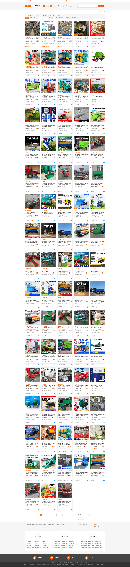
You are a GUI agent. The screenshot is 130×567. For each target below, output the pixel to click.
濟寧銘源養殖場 (71, 545)
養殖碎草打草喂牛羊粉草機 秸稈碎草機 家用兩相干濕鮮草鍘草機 (32, 184)
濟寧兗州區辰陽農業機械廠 (29, 417)
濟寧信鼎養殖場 (57, 545)
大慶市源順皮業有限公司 (92, 545)
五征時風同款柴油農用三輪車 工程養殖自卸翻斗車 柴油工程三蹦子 (32, 502)
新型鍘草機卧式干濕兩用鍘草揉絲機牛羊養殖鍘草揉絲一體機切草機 (31, 386)
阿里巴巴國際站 (32, 564)
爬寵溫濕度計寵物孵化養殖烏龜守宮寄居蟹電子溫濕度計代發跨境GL (81, 39)
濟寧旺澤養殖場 (71, 547)
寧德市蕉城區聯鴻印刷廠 (99, 543)
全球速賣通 (44, 564)
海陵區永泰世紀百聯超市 (92, 547)
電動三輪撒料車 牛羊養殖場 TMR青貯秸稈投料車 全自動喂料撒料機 (48, 213)
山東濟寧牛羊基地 (45, 547)
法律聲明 (64, 562)
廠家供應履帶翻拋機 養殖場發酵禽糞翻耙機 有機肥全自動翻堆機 (97, 473)
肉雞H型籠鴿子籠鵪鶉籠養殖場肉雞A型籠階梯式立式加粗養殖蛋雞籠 (81, 444)
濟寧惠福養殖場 (64, 543)
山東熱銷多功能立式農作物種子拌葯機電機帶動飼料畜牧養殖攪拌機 (31, 415)
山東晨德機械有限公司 (62, 186)
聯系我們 (81, 562)
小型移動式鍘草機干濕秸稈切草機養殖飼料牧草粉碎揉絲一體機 (48, 502)
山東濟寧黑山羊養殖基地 (46, 545)
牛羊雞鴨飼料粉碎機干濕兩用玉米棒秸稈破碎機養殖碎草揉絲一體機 (48, 184)
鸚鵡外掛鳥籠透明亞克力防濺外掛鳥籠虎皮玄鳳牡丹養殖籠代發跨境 (97, 444)
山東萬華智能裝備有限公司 (45, 70)
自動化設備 (27, 43)
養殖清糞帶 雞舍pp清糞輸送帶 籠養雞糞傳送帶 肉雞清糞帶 (81, 126)
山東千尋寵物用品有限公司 (45, 244)
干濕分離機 (48, 43)
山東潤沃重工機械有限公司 (62, 157)
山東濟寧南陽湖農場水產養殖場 (74, 541)
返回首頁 (75, 519)
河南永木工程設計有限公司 (100, 541)
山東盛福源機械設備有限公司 (29, 446)
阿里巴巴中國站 (38, 564)
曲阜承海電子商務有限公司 (78, 41)
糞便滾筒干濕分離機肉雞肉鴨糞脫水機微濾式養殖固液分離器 (31, 357)
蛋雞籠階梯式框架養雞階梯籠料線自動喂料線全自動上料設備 (64, 39)
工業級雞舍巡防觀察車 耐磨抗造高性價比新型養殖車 (32, 213)
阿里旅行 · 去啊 (61, 564)
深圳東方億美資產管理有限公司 (87, 545)
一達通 (101, 564)
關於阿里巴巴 (76, 562)
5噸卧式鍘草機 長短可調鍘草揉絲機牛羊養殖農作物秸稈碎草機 (64, 184)
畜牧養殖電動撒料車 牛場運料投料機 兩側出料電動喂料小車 (64, 357)
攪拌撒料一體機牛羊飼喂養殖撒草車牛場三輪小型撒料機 (64, 68)
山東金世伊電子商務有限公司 (45, 359)
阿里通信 (81, 564)
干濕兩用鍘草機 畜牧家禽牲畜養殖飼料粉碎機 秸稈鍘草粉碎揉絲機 (97, 213)
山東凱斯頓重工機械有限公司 (62, 215)
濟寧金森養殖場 (64, 545)
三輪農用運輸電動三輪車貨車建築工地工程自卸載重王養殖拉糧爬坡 (97, 155)
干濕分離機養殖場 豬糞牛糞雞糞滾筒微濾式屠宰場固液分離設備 (48, 386)
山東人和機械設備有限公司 (78, 359)
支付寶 (89, 564)
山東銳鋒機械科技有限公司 (62, 128)
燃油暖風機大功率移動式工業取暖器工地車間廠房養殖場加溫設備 (81, 242)
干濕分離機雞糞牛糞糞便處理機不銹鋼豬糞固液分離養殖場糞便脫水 (31, 155)
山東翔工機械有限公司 (45, 446)
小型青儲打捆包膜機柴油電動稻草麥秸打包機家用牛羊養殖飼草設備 (64, 126)
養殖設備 (31, 43)
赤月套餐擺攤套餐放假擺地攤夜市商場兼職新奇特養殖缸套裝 (48, 126)
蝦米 (69, 564)
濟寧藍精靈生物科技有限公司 (45, 128)
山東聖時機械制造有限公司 (94, 70)
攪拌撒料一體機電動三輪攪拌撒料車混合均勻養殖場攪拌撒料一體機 (48, 68)
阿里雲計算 (73, 564)
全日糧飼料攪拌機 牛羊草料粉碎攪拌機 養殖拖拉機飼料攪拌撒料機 (32, 126)
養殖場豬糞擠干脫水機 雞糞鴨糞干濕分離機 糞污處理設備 (97, 415)
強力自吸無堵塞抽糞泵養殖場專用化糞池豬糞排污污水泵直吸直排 (81, 415)
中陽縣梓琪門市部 (98, 547)
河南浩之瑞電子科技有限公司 (86, 541)
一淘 (57, 564)
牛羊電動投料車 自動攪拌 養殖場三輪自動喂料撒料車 (97, 97)
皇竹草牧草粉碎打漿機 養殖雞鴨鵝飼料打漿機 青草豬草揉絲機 (81, 473)
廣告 (38, 40)
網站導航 (85, 562)
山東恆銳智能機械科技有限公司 (29, 244)
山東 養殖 (36, 543)
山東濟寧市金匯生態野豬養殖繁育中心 (61, 543)
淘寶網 (48, 564)
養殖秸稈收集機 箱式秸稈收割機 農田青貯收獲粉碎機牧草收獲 (48, 97)
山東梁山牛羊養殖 (30, 547)
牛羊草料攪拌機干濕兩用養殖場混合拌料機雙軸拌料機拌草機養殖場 (81, 68)
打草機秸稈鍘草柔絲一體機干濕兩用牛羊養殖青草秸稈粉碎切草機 (64, 502)
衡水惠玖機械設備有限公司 (29, 41)
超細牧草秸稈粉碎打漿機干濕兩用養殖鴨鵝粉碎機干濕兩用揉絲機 (48, 155)
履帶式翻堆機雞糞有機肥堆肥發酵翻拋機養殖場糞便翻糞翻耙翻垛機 (31, 242)
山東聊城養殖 (37, 541)
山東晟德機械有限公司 (78, 157)
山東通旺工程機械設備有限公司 (94, 330)
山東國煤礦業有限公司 (29, 215)
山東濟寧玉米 (29, 545)
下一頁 (74, 515)
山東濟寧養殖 (84, 524)
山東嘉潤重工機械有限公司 (94, 417)
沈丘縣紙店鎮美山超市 (85, 547)
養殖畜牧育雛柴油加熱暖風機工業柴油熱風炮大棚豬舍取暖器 (48, 444)
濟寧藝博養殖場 (57, 547)
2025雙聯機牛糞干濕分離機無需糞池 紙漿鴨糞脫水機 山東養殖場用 (64, 386)
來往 (92, 564)
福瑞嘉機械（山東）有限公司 (94, 359)
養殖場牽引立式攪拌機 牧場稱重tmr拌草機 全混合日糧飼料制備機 (97, 68)
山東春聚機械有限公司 (94, 157)
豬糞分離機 (52, 43)
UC (86, 564)
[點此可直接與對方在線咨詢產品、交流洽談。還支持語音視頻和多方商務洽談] (87, 47)
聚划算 (54, 564)
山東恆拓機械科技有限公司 (29, 359)
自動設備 (66, 43)
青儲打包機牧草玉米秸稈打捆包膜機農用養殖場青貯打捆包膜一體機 (31, 473)
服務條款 (68, 562)
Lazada (105, 564)
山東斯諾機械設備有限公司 (94, 215)
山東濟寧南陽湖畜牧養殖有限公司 (67, 541)
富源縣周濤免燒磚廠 (99, 545)
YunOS (77, 564)
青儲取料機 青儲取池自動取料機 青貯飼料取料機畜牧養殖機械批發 (81, 97)
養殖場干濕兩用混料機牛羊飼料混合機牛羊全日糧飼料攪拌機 (31, 97)
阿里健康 (97, 564)
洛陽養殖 (43, 541)
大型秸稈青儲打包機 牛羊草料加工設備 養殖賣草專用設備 (97, 242)
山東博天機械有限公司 (78, 186)
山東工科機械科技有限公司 (94, 244)
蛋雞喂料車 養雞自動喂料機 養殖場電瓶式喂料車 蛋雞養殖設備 (81, 357)
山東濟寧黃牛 (29, 541)
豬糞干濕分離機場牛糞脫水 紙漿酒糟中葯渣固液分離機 (48, 39)
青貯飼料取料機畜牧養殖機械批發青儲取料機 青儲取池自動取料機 (64, 97)
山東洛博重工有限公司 (78, 330)
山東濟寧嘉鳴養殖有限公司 (59, 541)
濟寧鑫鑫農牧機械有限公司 (78, 215)
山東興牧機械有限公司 (94, 128)
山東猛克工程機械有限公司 (78, 244)
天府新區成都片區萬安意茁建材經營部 (95, 541)
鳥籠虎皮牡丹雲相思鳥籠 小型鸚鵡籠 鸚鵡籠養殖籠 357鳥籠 (48, 242)
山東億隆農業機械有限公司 (45, 157)
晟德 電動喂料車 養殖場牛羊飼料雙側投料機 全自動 (81, 155)
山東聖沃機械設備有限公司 (62, 417)
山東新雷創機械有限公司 (62, 330)
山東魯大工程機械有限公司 (78, 388)
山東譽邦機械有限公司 (45, 417)
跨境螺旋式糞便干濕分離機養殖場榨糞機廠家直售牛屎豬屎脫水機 (64, 473)
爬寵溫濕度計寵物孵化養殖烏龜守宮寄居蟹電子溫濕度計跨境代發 (48, 357)
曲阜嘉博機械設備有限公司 (62, 388)
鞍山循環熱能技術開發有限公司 (87, 543)
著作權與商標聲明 (58, 562)
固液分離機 (44, 43)
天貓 (51, 564)
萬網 (84, 564)
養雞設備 (34, 43)
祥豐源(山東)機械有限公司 (29, 70)
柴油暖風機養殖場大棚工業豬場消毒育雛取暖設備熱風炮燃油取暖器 (48, 415)
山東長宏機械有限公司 (94, 41)
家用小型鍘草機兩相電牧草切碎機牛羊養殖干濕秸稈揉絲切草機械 (31, 68)
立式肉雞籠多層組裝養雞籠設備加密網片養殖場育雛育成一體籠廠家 (97, 39)
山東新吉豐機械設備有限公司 (29, 388)
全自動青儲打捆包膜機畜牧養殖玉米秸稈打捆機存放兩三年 (31, 271)
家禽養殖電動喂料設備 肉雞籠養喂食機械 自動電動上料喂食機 (97, 184)
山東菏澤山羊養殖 (38, 547)
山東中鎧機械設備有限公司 (62, 359)
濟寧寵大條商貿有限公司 (94, 446)
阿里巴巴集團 (25, 564)
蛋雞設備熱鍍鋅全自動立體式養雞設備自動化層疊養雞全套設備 (31, 39)
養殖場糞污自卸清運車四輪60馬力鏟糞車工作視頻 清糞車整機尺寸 (48, 473)
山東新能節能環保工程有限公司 (78, 128)
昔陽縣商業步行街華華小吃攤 (93, 543)
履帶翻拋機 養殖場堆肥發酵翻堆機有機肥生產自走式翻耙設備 (64, 155)
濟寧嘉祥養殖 (37, 545)
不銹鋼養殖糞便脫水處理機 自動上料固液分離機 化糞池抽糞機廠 (81, 184)
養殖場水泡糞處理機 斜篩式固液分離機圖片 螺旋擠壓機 (48, 271)
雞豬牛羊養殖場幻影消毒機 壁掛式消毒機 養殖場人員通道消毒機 (97, 386)
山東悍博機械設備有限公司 (62, 70)
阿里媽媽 (66, 564)
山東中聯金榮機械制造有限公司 (78, 417)
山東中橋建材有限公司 (78, 446)
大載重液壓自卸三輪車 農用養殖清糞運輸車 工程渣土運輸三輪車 (64, 242)
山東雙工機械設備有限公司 (29, 186)
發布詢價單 (96, 524)
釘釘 (94, 564)
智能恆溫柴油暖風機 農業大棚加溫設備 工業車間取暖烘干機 (64, 213)
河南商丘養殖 (44, 543)
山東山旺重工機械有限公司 (45, 388)
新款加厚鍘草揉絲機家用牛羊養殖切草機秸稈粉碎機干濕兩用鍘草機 (81, 386)
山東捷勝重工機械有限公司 (94, 186)
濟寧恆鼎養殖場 (64, 547)
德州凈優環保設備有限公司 (45, 41)
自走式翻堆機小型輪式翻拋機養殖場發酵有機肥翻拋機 (64, 415)
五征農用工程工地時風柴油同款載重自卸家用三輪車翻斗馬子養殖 (31, 444)
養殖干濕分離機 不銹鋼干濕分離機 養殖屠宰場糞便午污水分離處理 (97, 357)
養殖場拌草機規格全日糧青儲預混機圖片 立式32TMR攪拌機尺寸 (97, 126)
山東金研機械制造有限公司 (45, 186)
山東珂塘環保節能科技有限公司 (29, 157)
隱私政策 (72, 562)
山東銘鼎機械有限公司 (29, 475)
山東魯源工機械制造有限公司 (94, 388)
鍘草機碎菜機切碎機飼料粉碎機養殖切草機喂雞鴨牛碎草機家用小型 (64, 271)
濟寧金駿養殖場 (71, 543)
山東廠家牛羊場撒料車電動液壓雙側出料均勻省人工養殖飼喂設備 (81, 213)
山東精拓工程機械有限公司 (62, 244)
